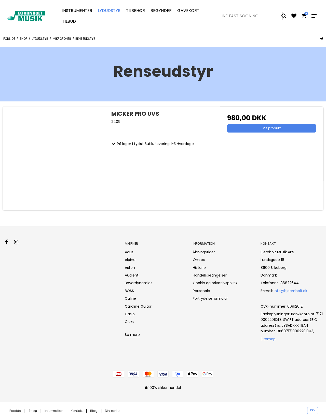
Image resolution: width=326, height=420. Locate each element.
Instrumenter (77, 11)
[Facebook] (9, 242)
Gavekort (188, 11)
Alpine (130, 259)
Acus (129, 252)
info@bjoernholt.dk (290, 290)
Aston (130, 267)
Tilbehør (135, 11)
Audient (132, 275)
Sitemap (268, 339)
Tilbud (69, 21)
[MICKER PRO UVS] (54, 158)
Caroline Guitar (138, 306)
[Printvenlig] (321, 38)
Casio (130, 314)
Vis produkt (272, 128)
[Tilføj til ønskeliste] (293, 16)
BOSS (129, 290)
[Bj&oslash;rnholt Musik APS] (27, 16)
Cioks (129, 321)
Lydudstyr (109, 11)
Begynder (161, 11)
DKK (313, 410)
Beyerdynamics (138, 282)
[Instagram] (18, 242)
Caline (130, 298)
